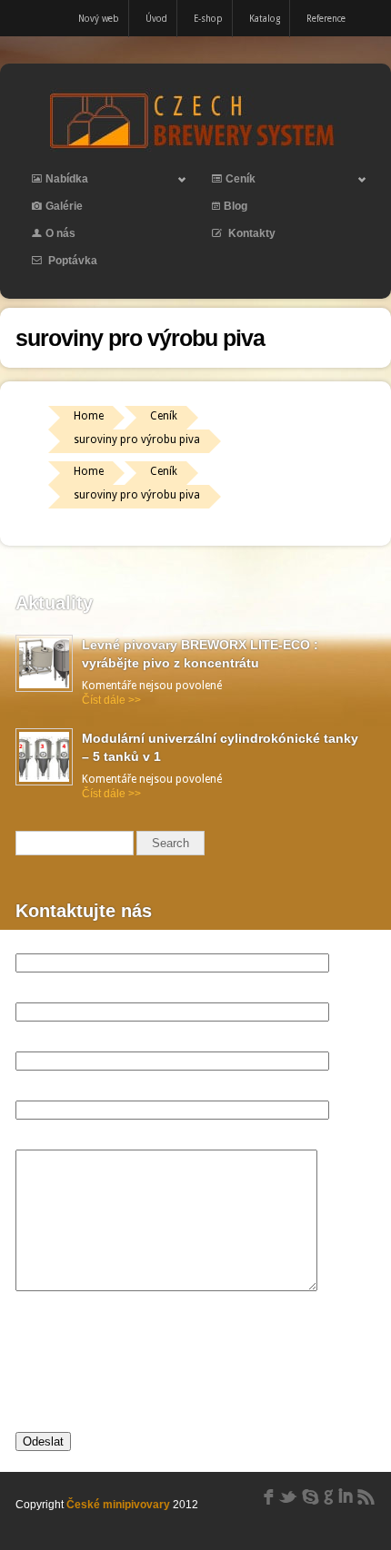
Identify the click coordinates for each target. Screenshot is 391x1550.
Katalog (264, 19)
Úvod (156, 19)
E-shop (208, 19)
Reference (326, 19)
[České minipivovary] (195, 148)
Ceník (226, 183)
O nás (60, 233)
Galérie (64, 206)
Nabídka (51, 183)
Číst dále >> (111, 700)
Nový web (98, 19)
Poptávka (71, 260)
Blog (235, 206)
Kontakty (251, 233)
